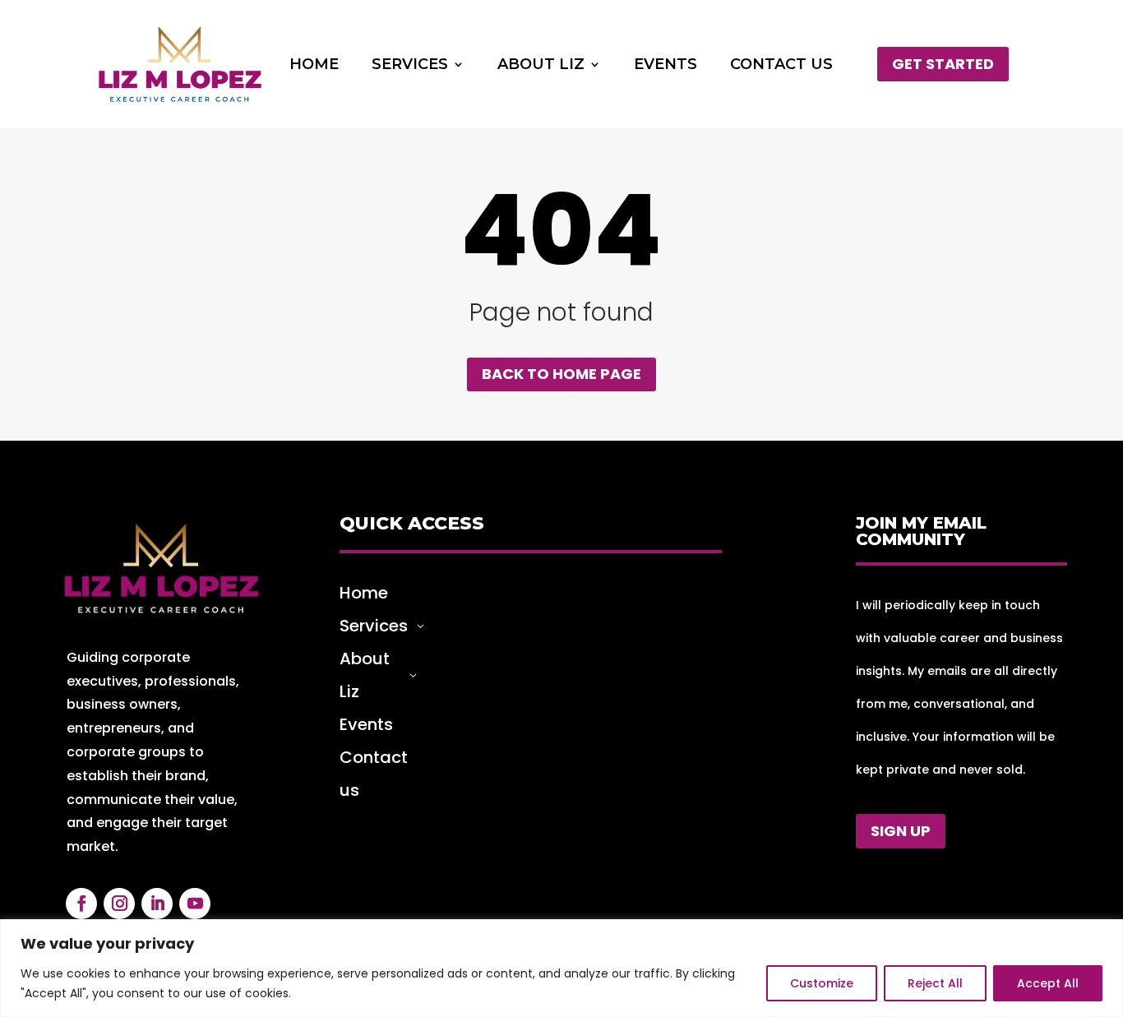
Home (314, 65)
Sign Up (901, 831)
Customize (821, 983)
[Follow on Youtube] (194, 903)
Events (665, 65)
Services (410, 65)
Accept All (1048, 983)
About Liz (541, 65)
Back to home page (561, 373)
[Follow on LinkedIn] (157, 903)
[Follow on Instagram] (119, 903)
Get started (943, 63)
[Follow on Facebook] (81, 903)
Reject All (935, 983)
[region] (561, 968)
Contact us (781, 65)
